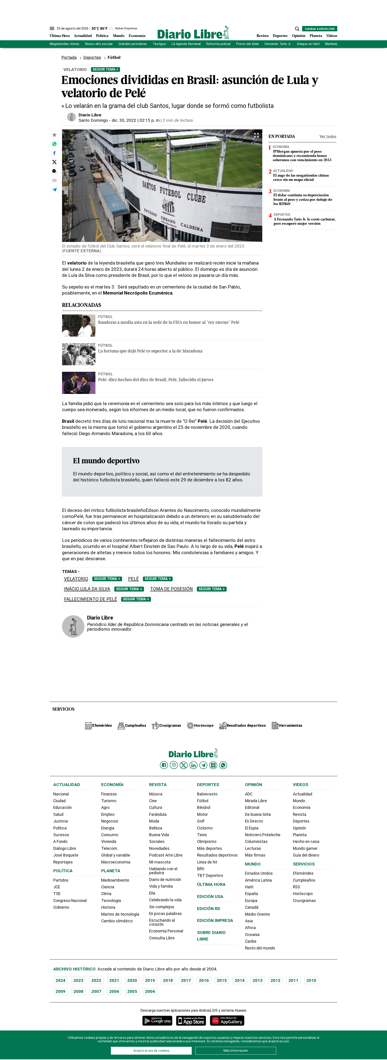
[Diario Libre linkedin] (193, 765)
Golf (200, 821)
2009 (60, 991)
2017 (186, 980)
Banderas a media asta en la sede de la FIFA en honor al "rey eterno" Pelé (168, 323)
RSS (296, 887)
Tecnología (111, 900)
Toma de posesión (171, 589)
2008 (78, 991)
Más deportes (209, 848)
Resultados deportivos (217, 855)
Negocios (109, 821)
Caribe (250, 941)
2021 (114, 980)
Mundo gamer (305, 848)
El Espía (251, 828)
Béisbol (203, 807)
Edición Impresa (215, 920)
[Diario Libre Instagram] (174, 765)
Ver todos (328, 136)
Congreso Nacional (70, 900)
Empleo (107, 814)
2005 (132, 991)
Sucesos (61, 835)
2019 (150, 980)
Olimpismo (206, 841)
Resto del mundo (260, 948)
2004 (150, 991)
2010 (311, 980)
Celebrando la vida (165, 900)
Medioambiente (115, 880)
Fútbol (105, 316)
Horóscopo (303, 893)
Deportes (280, 36)
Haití (249, 887)
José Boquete (65, 855)
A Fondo (60, 841)
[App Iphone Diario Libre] (191, 1020)
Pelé (133, 579)
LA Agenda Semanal (186, 44)
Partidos (61, 880)
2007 (96, 991)
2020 (132, 980)
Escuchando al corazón (162, 922)
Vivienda (108, 841)
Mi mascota (160, 862)
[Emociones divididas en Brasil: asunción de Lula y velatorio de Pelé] (54, 144)
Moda (154, 821)
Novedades (159, 848)
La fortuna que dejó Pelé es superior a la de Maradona (150, 351)
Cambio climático (117, 921)
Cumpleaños (304, 880)
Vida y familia (161, 886)
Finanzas (109, 794)
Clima (106, 893)
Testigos (159, 44)
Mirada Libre (256, 801)
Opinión (298, 36)
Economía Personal (166, 931)
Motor (202, 814)
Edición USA (210, 896)
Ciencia (107, 887)
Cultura (155, 807)
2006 (114, 991)
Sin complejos (161, 907)
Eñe (152, 893)
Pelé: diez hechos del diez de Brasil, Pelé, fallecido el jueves (155, 380)
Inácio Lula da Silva (87, 589)
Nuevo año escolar (99, 44)
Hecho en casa (306, 841)
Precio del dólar (247, 44)
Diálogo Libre (64, 848)
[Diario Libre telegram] (203, 765)
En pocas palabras (165, 913)
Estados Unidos (259, 873)
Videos (331, 36)
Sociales (157, 841)
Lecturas (253, 848)
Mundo (119, 36)
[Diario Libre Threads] (213, 765)
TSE (56, 893)
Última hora (211, 884)
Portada (69, 57)
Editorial (252, 807)
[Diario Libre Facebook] (164, 765)
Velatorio (76, 579)
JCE (56, 887)
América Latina (258, 880)
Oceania (252, 934)
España (251, 893)
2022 (96, 980)
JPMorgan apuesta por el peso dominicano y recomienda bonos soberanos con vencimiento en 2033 (302, 156)
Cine (153, 801)
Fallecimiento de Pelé (90, 599)
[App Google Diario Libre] (157, 1020)
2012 (275, 980)
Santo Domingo (93, 120)
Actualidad (83, 36)
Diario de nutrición (165, 879)
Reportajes (63, 862)
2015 (222, 980)
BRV (200, 869)
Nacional (61, 794)
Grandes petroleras (132, 44)
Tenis (202, 835)
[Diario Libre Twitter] (184, 765)
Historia (108, 907)
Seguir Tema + (105, 69)
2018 (168, 980)
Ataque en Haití (308, 44)
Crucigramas (304, 900)
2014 (240, 980)
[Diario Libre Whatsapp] (223, 765)
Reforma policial (218, 44)
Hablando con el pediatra (163, 871)
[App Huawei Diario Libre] (227, 1020)
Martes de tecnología (120, 914)
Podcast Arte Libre (166, 855)
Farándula (158, 814)
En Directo (254, 821)
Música (155, 794)
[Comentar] (54, 171)
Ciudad (59, 801)
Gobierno (61, 907)
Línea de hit (207, 862)
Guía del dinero (306, 855)
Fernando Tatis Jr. (278, 44)
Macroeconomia (115, 862)
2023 (78, 980)
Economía (137, 36)
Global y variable (115, 855)
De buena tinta (258, 814)
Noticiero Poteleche (262, 835)
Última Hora (60, 36)
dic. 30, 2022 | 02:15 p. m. (136, 120)
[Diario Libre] (193, 32)
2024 (60, 980)
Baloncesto (207, 794)
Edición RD (208, 908)
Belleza (155, 828)
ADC (248, 794)
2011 (293, 980)
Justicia (60, 821)
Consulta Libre (162, 938)
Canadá (251, 907)
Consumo (109, 835)
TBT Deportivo (210, 875)
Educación (62, 807)
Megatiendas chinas (64, 44)
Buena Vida (159, 835)
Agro (105, 807)
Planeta (316, 36)
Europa (251, 900)
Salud (58, 814)
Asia (249, 921)
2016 (204, 980)
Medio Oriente (257, 914)
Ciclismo (205, 828)
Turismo (108, 801)
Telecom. (109, 848)
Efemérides (303, 873)
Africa (250, 927)
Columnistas (256, 841)
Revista (263, 36)
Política (102, 36)
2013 (257, 980)
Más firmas (255, 855)
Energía (107, 828)
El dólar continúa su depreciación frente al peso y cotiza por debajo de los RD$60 (302, 200)
